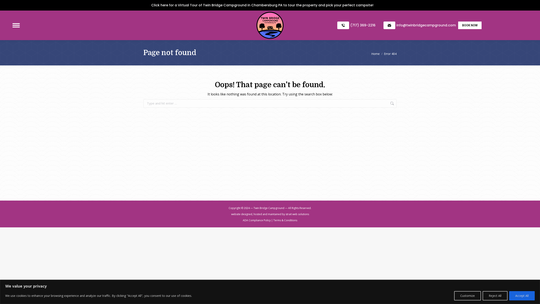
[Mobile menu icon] (16, 25)
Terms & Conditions (285, 220)
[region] (270, 292)
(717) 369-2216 (362, 25)
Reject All (495, 296)
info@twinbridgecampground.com (426, 25)
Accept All (522, 296)
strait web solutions (297, 214)
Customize (467, 296)
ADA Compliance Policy (257, 220)
